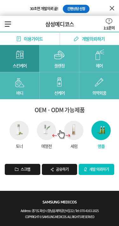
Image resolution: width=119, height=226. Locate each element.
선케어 (59, 93)
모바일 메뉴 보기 (8, 24)
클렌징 (59, 65)
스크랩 (25, 169)
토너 (19, 145)
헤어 (99, 65)
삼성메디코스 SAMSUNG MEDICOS (59, 24)
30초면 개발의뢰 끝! (57, 8)
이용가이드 (33, 39)
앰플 (101, 145)
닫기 (112, 8)
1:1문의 (109, 27)
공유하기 (62, 169)
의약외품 (99, 93)
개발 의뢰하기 (99, 169)
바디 (19, 93)
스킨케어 (20, 65)
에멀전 (46, 145)
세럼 (73, 145)
